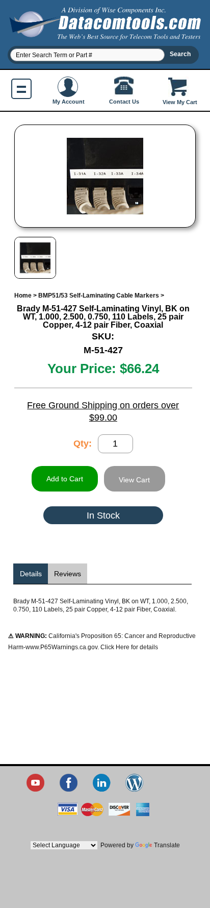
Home (23, 295)
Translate (167, 845)
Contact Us (124, 102)
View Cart (134, 480)
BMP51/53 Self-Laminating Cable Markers (98, 295)
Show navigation (21, 89)
